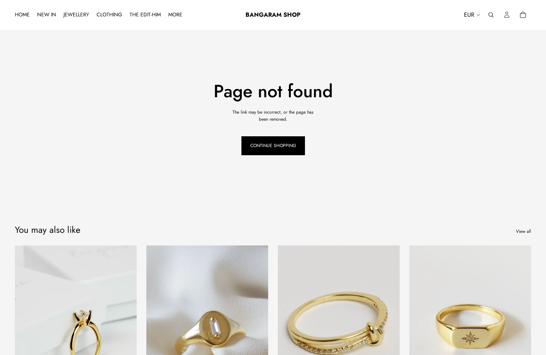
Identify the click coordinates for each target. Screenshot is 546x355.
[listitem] (175, 15)
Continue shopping (273, 145)
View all (523, 231)
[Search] (491, 15)
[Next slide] (125, 321)
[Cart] (523, 15)
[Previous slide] (26, 321)
